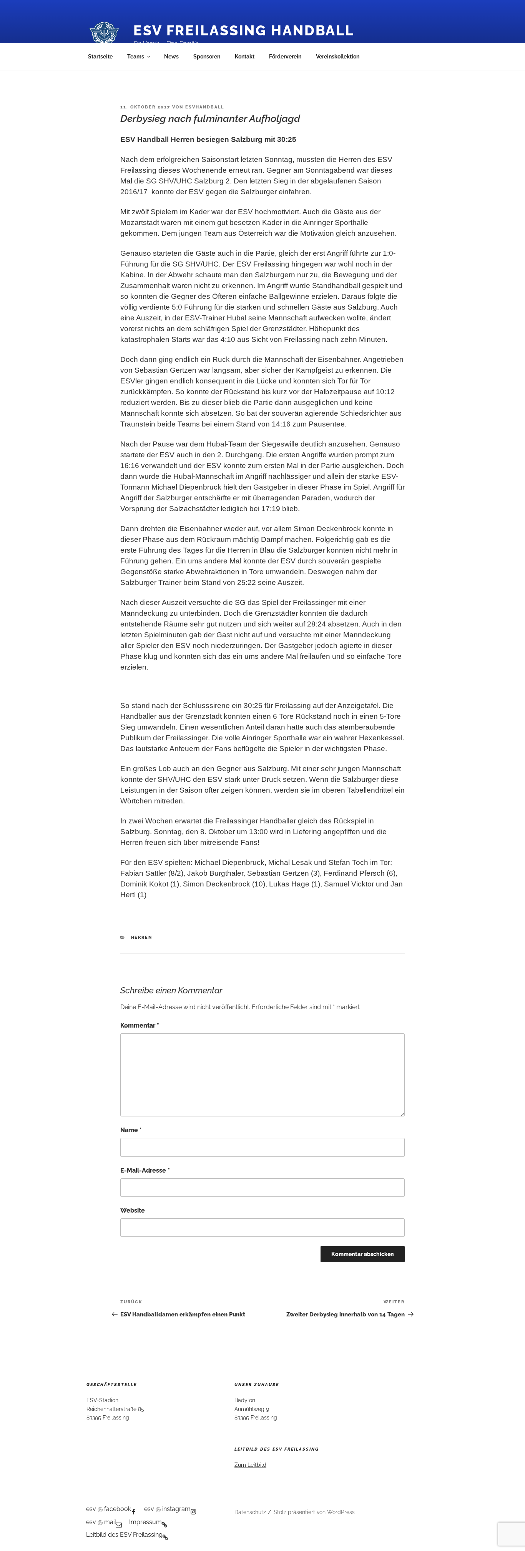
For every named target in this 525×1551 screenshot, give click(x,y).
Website (132, 1210)
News (171, 56)
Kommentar (139, 1025)
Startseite (100, 56)
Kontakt (244, 56)
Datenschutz (250, 1512)
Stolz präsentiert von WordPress (314, 1512)
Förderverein (285, 56)
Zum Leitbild (250, 1465)
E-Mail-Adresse (145, 1170)
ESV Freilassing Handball (243, 30)
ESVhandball (204, 107)
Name (131, 1130)
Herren (142, 937)
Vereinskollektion (337, 56)
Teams (135, 56)
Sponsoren (206, 56)
